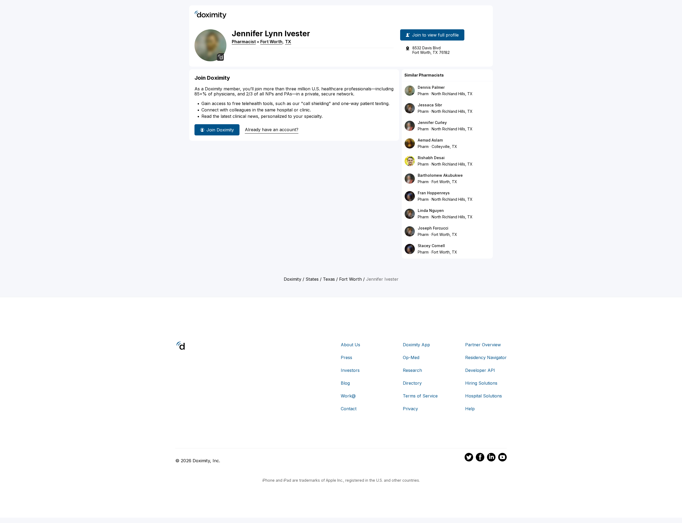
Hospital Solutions (483, 396)
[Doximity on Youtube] (502, 458)
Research (412, 370)
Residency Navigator (486, 357)
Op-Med (411, 357)
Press (346, 357)
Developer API (480, 370)
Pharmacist (244, 41)
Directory (412, 383)
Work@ (348, 396)
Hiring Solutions (481, 383)
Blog (345, 383)
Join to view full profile (435, 35)
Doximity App (416, 344)
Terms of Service (420, 396)
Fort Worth (271, 41)
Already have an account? (271, 129)
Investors (350, 370)
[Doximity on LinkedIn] (491, 458)
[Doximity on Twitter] (469, 458)
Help (470, 408)
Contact (348, 408)
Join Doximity (220, 129)
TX (288, 41)
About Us (350, 344)
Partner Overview (483, 344)
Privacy (410, 408)
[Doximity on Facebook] (480, 458)
